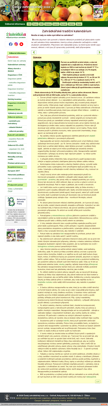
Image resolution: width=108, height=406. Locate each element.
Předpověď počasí (15, 185)
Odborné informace (17, 53)
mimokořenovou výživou (62, 215)
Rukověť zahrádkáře (16, 135)
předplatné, (55, 400)
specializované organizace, (40, 398)
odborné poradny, (59, 398)
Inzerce (56, 24)
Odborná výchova (15, 117)
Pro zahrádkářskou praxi (15, 179)
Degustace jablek (15, 79)
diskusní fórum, (83, 398)
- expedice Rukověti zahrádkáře (16, 140)
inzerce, (63, 400)
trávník (66, 321)
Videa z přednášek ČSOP (15, 190)
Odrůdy (71, 24)
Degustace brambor (16, 89)
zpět (66, 52)
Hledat (79, 24)
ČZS (29, 24)
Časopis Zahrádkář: (42, 400)
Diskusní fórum (14, 109)
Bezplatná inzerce (15, 167)
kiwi (62, 233)
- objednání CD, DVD (16, 149)
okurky (61, 264)
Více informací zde (55, 404)
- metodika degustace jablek (16, 83)
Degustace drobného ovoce (16, 104)
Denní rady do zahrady (17, 61)
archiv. (69, 400)
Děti (41, 24)
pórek (77, 259)
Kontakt (64, 24)
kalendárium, (72, 398)
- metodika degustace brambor (16, 94)
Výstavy (48, 24)
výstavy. (93, 398)
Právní (35, 24)
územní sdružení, (22, 398)
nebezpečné (91, 377)
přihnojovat (93, 264)
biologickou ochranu (46, 246)
